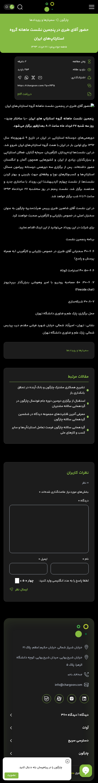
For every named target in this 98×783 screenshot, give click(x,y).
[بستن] (67, 761)
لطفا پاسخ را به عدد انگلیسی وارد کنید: (64, 580)
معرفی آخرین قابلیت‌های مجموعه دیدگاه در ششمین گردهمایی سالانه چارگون (51, 417)
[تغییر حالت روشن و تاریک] (9, 7)
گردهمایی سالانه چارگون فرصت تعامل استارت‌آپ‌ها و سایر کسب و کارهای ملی (48, 430)
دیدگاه (83, 500)
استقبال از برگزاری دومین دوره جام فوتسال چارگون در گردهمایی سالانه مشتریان (50, 403)
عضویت (11, 775)
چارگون (64, 20)
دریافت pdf (25, 94)
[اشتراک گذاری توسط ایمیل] (40, 78)
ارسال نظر (21, 589)
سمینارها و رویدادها (77, 350)
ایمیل (43, 559)
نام (86, 559)
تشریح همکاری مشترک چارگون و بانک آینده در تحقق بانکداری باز (51, 390)
